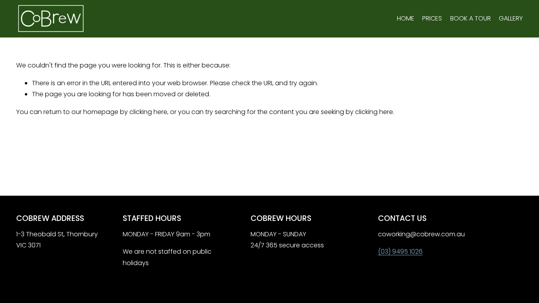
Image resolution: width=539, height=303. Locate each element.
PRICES (432, 18)
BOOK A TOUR (470, 18)
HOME (405, 18)
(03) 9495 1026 (400, 251)
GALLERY (511, 18)
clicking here (148, 111)
